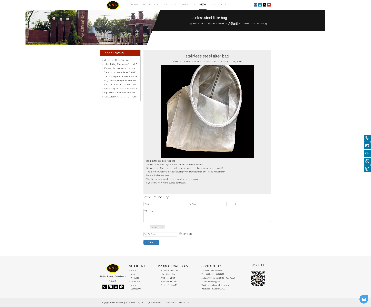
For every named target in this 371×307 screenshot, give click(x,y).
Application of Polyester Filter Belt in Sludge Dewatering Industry (134, 93)
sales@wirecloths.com (218, 285)
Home (133, 270)
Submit (151, 242)
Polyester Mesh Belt (170, 270)
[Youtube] (269, 5)
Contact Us (135, 289)
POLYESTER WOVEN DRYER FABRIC (121, 97)
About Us (134, 274)
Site (240, 61)
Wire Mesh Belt (168, 278)
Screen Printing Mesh (170, 285)
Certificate (135, 281)
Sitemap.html (171, 302)
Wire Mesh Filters (169, 281)
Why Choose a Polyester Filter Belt (120, 80)
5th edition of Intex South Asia (117, 60)
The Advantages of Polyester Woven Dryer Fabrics (127, 76)
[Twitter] (264, 5)
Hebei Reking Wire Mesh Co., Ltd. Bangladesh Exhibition (130, 64)
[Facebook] (255, 5)
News (133, 285)
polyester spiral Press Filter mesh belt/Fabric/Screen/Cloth (132, 88)
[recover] (363, 302)
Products (134, 278)
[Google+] (104, 287)
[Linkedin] (260, 5)
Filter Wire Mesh (168, 274)
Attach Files (157, 227)
